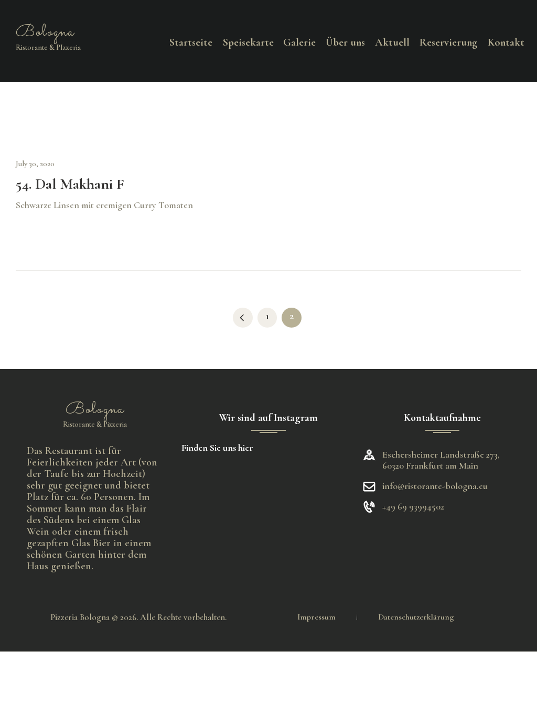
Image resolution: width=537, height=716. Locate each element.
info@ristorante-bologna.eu (435, 486)
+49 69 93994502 (413, 506)
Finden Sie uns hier (217, 447)
